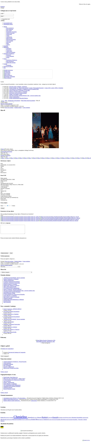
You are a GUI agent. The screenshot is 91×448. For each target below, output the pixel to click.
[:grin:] (21, 218)
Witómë (5, 26)
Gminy (7, 35)
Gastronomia (9, 37)
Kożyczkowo (69, 417)
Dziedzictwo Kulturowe (8, 53)
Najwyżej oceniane (9, 107)
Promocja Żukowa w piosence (10, 284)
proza (30, 419)
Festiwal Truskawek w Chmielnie (10, 279)
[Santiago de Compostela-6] (7, 348)
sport (50, 419)
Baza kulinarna (9, 29)
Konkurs (61, 417)
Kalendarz (5, 46)
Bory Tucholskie (7, 365)
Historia (39, 417)
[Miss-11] (48, 158)
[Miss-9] (38, 158)
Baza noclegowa (10, 28)
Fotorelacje (8, 48)
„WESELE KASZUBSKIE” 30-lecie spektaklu (14, 277)
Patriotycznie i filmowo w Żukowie (11, 285)
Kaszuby (56, 417)
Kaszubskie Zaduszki (8, 364)
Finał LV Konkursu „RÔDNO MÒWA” (12, 289)
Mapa (7, 43)
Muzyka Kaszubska (10, 52)
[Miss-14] (63, 158)
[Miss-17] (78, 158)
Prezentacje (8, 49)
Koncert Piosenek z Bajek (9, 293)
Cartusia (12, 417)
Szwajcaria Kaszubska (56, 419)
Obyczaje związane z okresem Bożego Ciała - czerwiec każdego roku (25, 95)
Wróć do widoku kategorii (6, 103)
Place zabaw (9, 30)
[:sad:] (20, 220)
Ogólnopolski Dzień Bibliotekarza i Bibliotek (13, 299)
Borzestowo (7, 417)
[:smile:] (20, 216)
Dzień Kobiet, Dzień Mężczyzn (10, 377)
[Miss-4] (16, 158)
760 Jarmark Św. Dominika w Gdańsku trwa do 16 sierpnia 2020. (24, 89)
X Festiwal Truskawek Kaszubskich (11, 281)
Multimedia (6, 47)
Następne (3, 155)
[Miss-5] (20, 158)
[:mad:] (59, 219)
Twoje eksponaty (10, 56)
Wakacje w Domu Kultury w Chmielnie (18, 91)
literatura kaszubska (77, 417)
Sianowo (41, 419)
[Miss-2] (7, 158)
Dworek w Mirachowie (8, 366)
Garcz (35, 417)
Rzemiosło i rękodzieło (11, 31)
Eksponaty (8, 55)
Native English (9, 40)
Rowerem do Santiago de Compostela (16, 352)
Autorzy (8, 44)
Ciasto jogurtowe (7, 363)
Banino (2, 417)
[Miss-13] (58, 158)
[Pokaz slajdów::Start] (2, 149)
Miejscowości (9, 38)
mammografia (85, 417)
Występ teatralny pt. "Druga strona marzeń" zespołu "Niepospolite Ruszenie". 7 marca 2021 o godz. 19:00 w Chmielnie (36, 88)
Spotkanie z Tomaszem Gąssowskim (11, 283)
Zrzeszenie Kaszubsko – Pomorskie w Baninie (77, 419)
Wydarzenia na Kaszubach (14, 100)
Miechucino (4, 419)
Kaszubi (51, 417)
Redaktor (3, 6)
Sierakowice (46, 419)
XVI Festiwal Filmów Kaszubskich (11, 288)
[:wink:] (60, 218)
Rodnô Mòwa (35, 419)
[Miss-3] (12, 158)
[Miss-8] (34, 158)
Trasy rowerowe (7, 302)
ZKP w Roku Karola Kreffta (9, 286)
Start (6, 100)
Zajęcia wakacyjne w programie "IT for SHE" (19, 90)
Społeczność (9, 34)
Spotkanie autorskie (7, 298)
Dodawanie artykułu (10, 62)
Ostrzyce (24, 419)
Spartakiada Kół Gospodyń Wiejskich (11, 291)
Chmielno (21, 417)
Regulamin (8, 65)
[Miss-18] (83, 158)
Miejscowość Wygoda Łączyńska (10, 368)
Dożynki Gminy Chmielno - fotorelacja (18, 86)
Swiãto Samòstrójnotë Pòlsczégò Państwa (18, 98)
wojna (67, 419)
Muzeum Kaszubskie (11, 39)
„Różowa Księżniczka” (8, 280)
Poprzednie (9, 151)
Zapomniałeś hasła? (7, 23)
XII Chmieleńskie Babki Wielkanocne (11, 385)
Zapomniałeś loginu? (8, 24)
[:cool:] (59, 216)
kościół (64, 417)
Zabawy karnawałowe (14, 96)
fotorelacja (31, 417)
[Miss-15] (68, 158)
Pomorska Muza (7, 300)
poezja (27, 419)
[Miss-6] (25, 158)
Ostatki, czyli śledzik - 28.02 (15, 94)
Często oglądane (26, 107)
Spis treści (8, 42)
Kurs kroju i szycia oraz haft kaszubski (18, 93)
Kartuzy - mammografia (8, 382)
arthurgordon (34, 400)
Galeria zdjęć (9, 51)
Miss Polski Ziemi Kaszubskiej (28, 100)
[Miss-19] (88, 158)
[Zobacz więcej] (4, 371)
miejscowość (9, 419)
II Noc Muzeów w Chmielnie (10, 295)
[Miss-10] (43, 158)
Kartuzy (45, 417)
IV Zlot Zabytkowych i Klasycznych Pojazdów (14, 294)
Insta (4, 67)
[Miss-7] (29, 158)
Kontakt (5, 63)
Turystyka (63, 419)
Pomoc (7, 57)
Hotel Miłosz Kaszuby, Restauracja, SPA (45, 341)
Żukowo (2, 420)
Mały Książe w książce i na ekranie (11, 297)
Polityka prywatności (8, 66)
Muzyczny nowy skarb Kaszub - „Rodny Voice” (14, 378)
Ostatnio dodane (18, 107)
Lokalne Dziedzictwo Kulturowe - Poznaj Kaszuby (14, 361)
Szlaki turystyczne (10, 33)
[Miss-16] (73, 158)
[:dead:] (58, 220)
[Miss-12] (53, 158)
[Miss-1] (3, 158)
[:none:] (20, 219)
